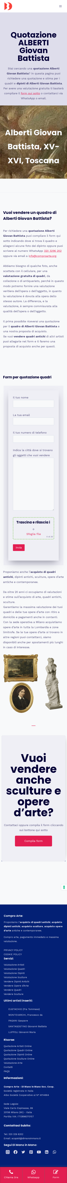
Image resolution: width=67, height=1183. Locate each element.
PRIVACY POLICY (13, 950)
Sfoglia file (33, 534)
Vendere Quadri (12, 990)
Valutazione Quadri (14, 969)
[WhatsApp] (54, 1152)
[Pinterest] (31, 1152)
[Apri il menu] (60, 6)
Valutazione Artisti (14, 964)
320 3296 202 (53, 250)
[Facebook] (15, 1152)
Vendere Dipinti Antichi (16, 981)
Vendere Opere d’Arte (16, 985)
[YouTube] (39, 1152)
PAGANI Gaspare (18, 1020)
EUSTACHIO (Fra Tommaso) (24, 1009)
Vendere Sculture (13, 994)
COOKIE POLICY (13, 954)
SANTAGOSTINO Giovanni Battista (27, 1026)
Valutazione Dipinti (14, 973)
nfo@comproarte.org (42, 256)
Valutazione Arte (13, 1063)
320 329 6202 (16, 1134)
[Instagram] (8, 1152)
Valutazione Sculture (15, 977)
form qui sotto (30, 93)
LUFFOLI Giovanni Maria (22, 1032)
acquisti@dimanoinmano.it (26, 1138)
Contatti (8, 1067)
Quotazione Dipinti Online (18, 1054)
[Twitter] (23, 1152)
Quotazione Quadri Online (18, 1050)
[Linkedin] (46, 1152)
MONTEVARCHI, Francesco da (25, 1015)
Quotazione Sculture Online (19, 1058)
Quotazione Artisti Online (18, 1046)
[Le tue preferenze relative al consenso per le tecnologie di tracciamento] (64, 887)
